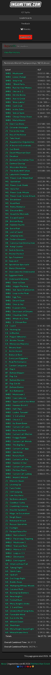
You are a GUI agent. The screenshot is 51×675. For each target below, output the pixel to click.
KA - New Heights (13, 596)
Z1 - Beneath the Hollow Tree (19, 160)
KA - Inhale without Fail (16, 564)
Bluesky (26, 29)
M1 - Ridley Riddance (15, 206)
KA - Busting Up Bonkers (17, 592)
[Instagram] (25, 666)
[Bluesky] (18, 666)
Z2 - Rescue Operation (16, 524)
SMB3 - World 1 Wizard (16, 477)
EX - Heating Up (13, 329)
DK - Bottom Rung (14, 221)
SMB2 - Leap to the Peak (17, 293)
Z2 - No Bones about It (16, 499)
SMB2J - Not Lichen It (15, 535)
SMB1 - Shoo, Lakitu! (15, 102)
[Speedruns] (33, 666)
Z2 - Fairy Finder (13, 488)
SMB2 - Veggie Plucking (16, 286)
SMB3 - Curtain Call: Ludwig (18, 474)
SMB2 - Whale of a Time (16, 318)
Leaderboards (25, 18)
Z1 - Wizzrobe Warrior (16, 167)
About (4, 663)
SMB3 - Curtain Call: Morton (18, 434)
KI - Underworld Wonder (17, 279)
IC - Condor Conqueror (16, 365)
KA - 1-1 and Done (14, 607)
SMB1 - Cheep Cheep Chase (18, 116)
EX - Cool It (10, 326)
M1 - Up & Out (12, 188)
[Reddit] (30, 666)
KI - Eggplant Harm (14, 275)
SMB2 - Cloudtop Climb (16, 315)
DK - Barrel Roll (12, 228)
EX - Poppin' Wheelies (15, 336)
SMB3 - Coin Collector (15, 398)
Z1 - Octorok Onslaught (16, 127)
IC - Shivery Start (13, 347)
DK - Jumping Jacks (14, 235)
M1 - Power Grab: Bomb (16, 185)
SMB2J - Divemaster (14, 556)
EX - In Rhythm (12, 333)
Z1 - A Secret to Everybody (18, 145)
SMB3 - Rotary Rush (14, 455)
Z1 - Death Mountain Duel (17, 152)
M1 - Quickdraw (13, 181)
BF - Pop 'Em (11, 376)
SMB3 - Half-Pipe (13, 409)
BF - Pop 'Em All (12, 383)
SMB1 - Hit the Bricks (15, 95)
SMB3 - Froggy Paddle (15, 437)
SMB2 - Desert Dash (14, 300)
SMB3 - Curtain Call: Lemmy (18, 466)
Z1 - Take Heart (12, 138)
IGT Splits (25, 12)
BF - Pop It (10, 369)
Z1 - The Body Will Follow (17, 170)
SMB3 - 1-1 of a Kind (15, 416)
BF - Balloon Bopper (14, 372)
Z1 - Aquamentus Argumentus (19, 142)
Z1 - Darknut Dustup (15, 163)
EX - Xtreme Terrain (14, 340)
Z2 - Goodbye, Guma (15, 502)
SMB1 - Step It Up (13, 80)
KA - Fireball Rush (13, 600)
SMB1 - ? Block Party (15, 84)
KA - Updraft (11, 574)
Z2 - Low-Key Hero (14, 495)
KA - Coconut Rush (14, 589)
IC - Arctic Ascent (13, 351)
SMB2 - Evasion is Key (15, 308)
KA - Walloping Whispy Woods (19, 585)
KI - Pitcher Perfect (14, 253)
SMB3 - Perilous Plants (16, 470)
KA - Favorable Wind (15, 614)
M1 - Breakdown (13, 199)
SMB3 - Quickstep (14, 452)
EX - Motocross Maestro (17, 344)
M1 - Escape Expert (14, 217)
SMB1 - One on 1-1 (14, 91)
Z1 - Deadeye (11, 156)
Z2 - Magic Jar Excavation (17, 513)
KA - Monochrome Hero (16, 632)
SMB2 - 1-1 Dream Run (16, 322)
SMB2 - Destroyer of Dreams (19, 311)
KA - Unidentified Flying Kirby (19, 611)
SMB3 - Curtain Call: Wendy (18, 441)
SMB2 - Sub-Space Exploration (19, 289)
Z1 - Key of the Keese (15, 134)
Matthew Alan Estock (40, 663)
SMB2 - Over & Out (14, 304)
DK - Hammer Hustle (15, 224)
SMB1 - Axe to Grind (15, 98)
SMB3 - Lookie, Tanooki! (16, 412)
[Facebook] (21, 666)
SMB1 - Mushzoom (14, 73)
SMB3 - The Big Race (15, 445)
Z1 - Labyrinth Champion (17, 174)
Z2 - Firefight (11, 528)
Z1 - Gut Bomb (12, 149)
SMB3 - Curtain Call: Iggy (17, 448)
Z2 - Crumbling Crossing (16, 506)
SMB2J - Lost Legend (15, 560)
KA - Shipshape (12, 625)
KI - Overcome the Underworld (20, 271)
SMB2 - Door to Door (15, 282)
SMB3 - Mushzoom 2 (15, 394)
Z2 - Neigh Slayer (13, 517)
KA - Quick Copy (13, 571)
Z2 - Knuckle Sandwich (16, 510)
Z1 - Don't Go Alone (14, 124)
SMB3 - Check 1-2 (13, 419)
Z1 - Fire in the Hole (14, 131)
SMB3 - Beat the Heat (15, 430)
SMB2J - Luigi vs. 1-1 (15, 553)
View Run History (12, 52)
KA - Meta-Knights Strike (17, 603)
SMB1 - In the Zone (14, 109)
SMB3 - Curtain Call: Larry (17, 427)
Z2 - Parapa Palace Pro (16, 531)
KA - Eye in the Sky (14, 618)
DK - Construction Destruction (20, 243)
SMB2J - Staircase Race (16, 546)
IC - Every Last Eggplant (16, 358)
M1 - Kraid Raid (12, 203)
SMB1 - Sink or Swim (14, 113)
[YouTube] (28, 666)
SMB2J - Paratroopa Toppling (19, 538)
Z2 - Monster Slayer (14, 481)
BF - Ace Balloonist (14, 391)
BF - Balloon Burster (15, 380)
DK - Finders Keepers (15, 239)
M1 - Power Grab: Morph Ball (19, 178)
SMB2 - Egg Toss (13, 297)
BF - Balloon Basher (14, 387)
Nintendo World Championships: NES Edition (27, 63)
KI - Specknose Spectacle (17, 264)
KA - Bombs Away (13, 582)
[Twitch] (23, 666)
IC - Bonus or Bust (13, 354)
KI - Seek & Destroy (14, 250)
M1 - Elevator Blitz (14, 210)
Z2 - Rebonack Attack (15, 520)
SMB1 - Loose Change (15, 77)
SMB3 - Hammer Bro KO (16, 405)
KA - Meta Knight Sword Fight (19, 629)
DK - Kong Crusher (14, 246)
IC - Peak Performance (16, 362)
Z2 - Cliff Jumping (13, 492)
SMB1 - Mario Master (15, 120)
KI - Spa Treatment (14, 257)
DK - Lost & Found (14, 232)
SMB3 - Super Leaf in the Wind (20, 401)
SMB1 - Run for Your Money (18, 87)
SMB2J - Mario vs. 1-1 (15, 549)
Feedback (25, 23)
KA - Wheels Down (14, 621)
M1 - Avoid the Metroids (17, 214)
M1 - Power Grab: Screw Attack (20, 196)
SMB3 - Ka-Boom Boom (16, 423)
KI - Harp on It (11, 261)
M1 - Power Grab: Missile (17, 192)
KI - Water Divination (15, 268)
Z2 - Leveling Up (13, 484)
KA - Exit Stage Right (15, 578)
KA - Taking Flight (13, 567)
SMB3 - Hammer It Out (16, 463)
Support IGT (25, 37)
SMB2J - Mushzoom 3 (15, 542)
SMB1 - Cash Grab (13, 106)
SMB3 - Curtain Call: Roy (16, 459)
